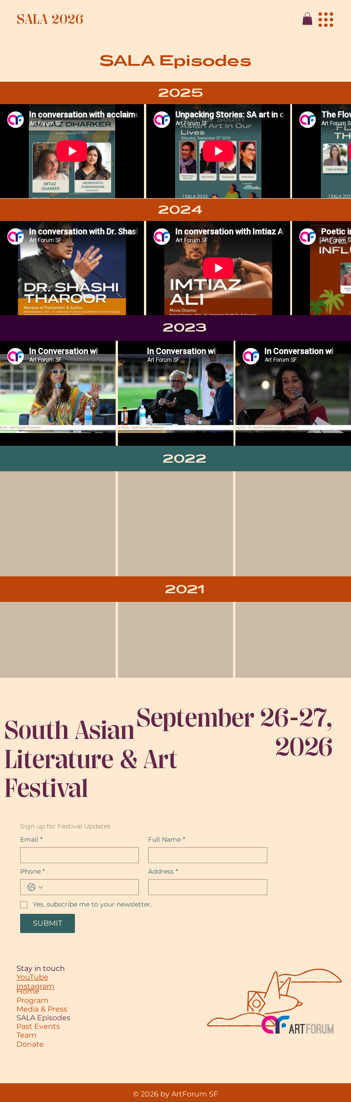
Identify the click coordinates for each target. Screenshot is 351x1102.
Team (26, 1035)
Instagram (35, 986)
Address (163, 871)
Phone (32, 871)
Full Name (166, 840)
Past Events (38, 1026)
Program (32, 1000)
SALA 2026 (50, 19)
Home (27, 991)
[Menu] (326, 19)
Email (31, 840)
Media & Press (41, 1009)
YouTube (32, 977)
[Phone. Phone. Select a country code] (35, 887)
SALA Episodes (43, 1017)
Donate (30, 1044)
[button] (307, 18)
